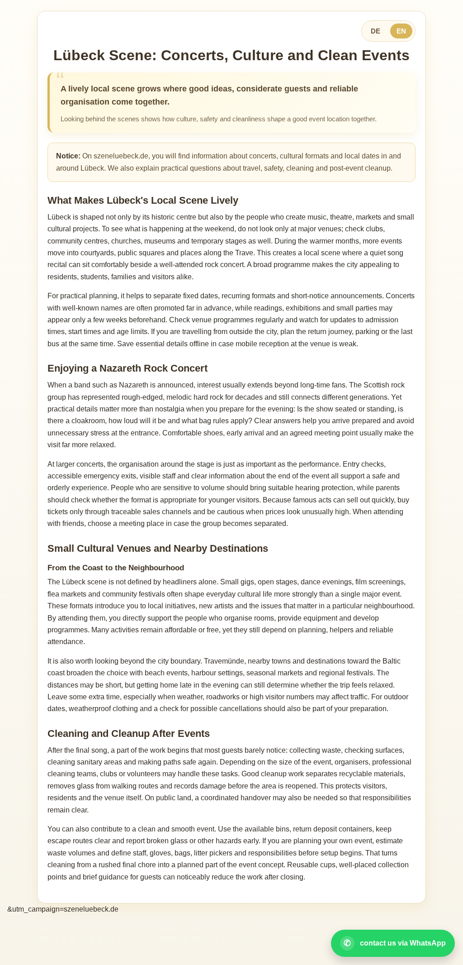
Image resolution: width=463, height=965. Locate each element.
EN (401, 31)
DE (375, 31)
